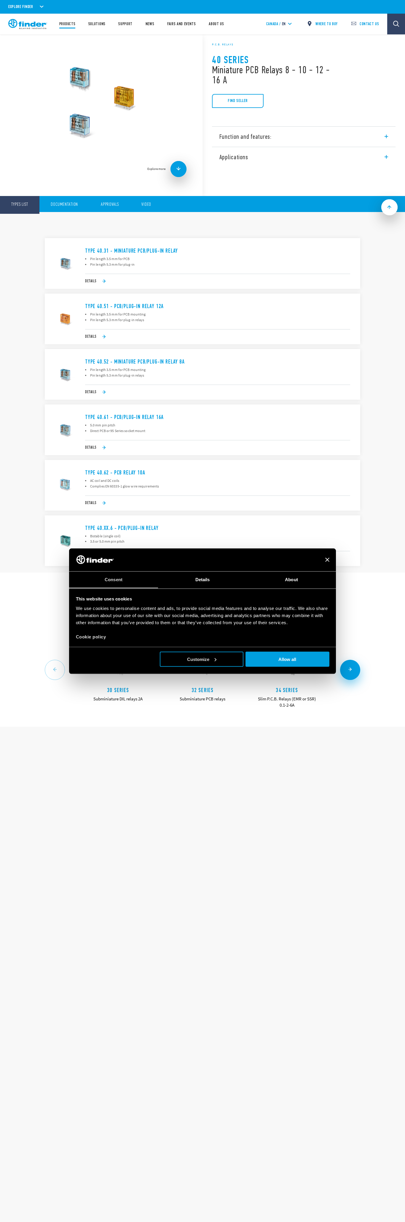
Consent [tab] (113, 579)
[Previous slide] (55, 670)
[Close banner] (327, 560)
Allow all (287, 659)
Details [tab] (202, 579)
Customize (198, 659)
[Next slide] (350, 670)
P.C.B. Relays (222, 44)
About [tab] (291, 579)
